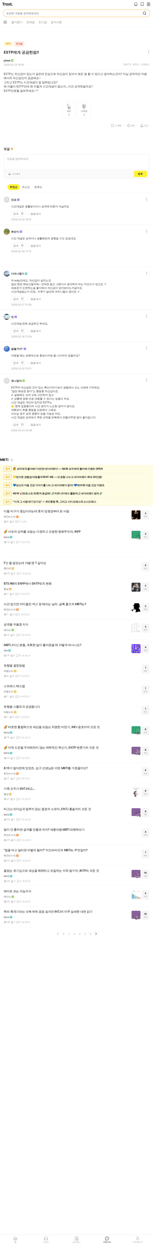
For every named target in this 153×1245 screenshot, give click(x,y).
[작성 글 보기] (148, 4)
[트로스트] (7, 4)
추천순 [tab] (14, 187)
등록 (140, 173)
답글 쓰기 (36, 213)
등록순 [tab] (38, 187)
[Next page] (96, 934)
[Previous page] (58, 934)
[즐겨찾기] (12, 460)
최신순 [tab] (26, 187)
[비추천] (23, 213)
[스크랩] (142, 4)
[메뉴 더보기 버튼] (5, 22)
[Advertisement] (76, 33)
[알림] (136, 4)
